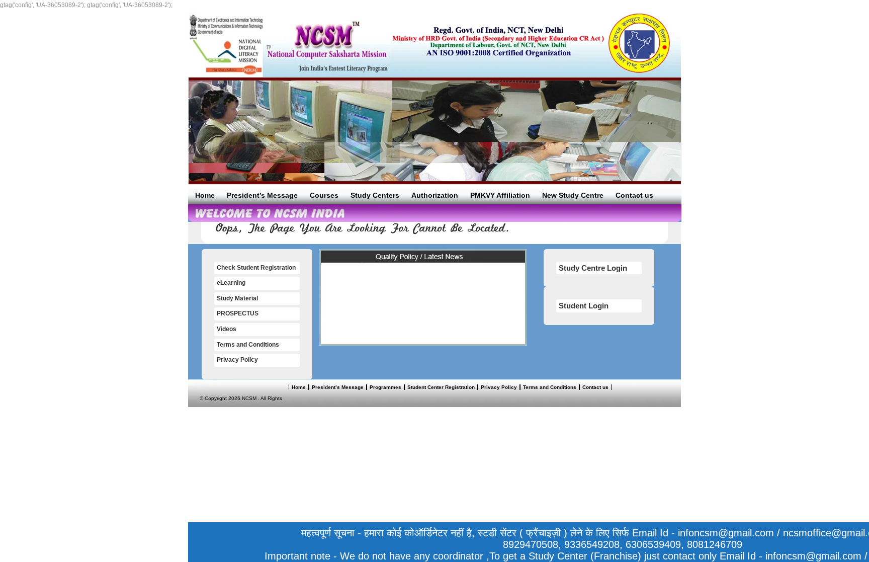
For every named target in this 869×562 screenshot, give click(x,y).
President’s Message (262, 195)
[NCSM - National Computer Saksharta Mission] (289, 44)
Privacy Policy (237, 359)
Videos (226, 329)
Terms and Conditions (248, 344)
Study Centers (375, 195)
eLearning (231, 282)
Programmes (385, 387)
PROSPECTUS (237, 313)
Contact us (634, 195)
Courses (324, 195)
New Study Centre (572, 195)
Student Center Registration (441, 387)
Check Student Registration (256, 267)
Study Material (237, 298)
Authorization (434, 195)
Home (205, 195)
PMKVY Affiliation (500, 195)
